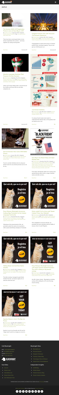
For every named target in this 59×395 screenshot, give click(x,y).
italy (54, 166)
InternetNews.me (8, 372)
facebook (8, 220)
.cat (18, 34)
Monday (33, 167)
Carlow (9, 219)
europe (42, 217)
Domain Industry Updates (39, 375)
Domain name (41, 39)
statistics (37, 114)
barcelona (45, 38)
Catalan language (35, 39)
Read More (5, 49)
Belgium (33, 164)
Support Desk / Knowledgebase (40, 361)
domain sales (8, 35)
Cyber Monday (38, 166)
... (20, 42)
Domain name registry (11, 272)
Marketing (37, 112)
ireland (12, 157)
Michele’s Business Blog (38, 372)
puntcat (33, 218)
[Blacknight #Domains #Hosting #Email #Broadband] (9, 358)
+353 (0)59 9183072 (9, 349)
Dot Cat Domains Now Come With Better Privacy (15, 138)
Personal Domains (37, 351)
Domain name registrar (45, 275)
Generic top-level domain (50, 39)
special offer (47, 167)
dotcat (39, 217)
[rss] (20, 391)
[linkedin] (35, 391)
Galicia (20, 80)
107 (26, 177)
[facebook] (17, 391)
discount (43, 166)
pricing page (41, 381)
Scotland (23, 80)
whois (8, 159)
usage (41, 114)
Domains (5, 34)
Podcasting (13, 270)
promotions (52, 217)
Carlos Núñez (9, 80)
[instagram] (29, 391)
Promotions (12, 34)
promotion (42, 167)
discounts (53, 216)
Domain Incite (7, 370)
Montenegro (37, 167)
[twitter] (23, 391)
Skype (20, 272)
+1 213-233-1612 (8, 355)
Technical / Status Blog (38, 356)
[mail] (39, 391)
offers (49, 217)
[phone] (42, 391)
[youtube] (26, 391)
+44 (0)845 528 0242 (9, 351)
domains (52, 112)
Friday (52, 166)
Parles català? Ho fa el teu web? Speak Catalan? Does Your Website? (43, 195)
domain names (35, 217)
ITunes (17, 272)
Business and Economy (44, 164)
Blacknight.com (36, 349)
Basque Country (20, 79)
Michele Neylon (36, 37)
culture (49, 216)
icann (10, 157)
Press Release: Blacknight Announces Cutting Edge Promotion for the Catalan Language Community (15, 195)
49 (55, 232)
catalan (20, 34)
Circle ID (6, 368)
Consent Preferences (39, 388)
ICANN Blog (36, 368)
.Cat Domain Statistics (43, 80)
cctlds (33, 165)
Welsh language (12, 81)
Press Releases (13, 218)
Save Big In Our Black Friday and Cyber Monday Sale (43, 141)
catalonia (48, 112)
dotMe (43, 162)
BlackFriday (37, 164)
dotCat (8, 34)
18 (55, 177)
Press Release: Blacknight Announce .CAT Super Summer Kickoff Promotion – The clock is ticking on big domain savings (43, 249)
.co (54, 161)
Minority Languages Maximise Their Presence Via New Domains (15, 62)
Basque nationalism (51, 38)
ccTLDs (33, 162)
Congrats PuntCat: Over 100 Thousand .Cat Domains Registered (43, 22)
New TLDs (12, 79)
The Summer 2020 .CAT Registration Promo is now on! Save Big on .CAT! (15, 19)
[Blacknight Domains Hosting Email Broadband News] (7, 1)
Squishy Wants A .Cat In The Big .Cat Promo (15, 303)
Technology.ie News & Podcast (40, 359)
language (33, 114)
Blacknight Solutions (20, 388)
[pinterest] (32, 391)
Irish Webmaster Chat (9, 377)
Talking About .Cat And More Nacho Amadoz (15, 249)
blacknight (15, 156)
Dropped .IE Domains (38, 354)
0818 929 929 (8, 353)
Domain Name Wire (8, 375)
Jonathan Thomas (7, 32)
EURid (46, 162)
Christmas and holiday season (40, 165)
